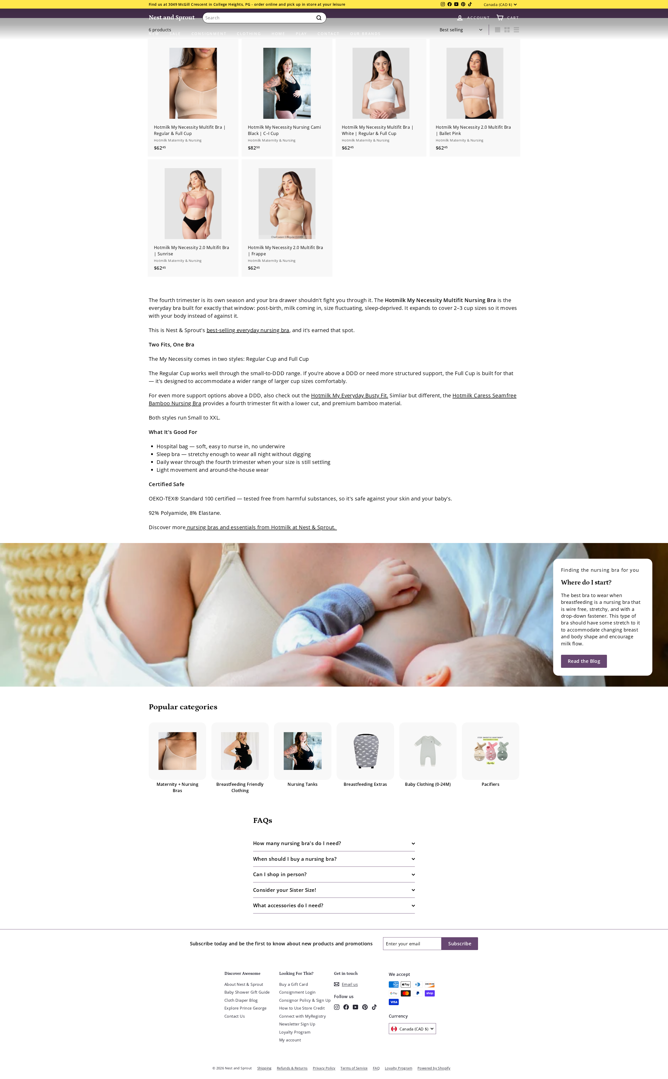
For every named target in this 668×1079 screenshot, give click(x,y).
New (154, 33)
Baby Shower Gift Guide (247, 992)
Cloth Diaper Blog (241, 1000)
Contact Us (234, 1016)
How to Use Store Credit (302, 1008)
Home (278, 33)
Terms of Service (354, 1068)
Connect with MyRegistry (302, 1016)
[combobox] (264, 17)
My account (290, 1039)
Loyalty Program (295, 1032)
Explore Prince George (245, 1008)
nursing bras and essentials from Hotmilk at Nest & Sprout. (261, 527)
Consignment (209, 33)
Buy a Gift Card (293, 984)
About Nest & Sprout (243, 984)
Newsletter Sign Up (297, 1024)
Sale (175, 33)
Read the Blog (584, 661)
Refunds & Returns (292, 1068)
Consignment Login (297, 992)
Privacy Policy (324, 1068)
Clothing (249, 33)
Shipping (264, 1068)
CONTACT (329, 33)
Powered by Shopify (434, 1068)
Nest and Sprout (172, 17)
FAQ (376, 1068)
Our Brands (365, 33)
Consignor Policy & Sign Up (305, 1000)
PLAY (301, 33)
